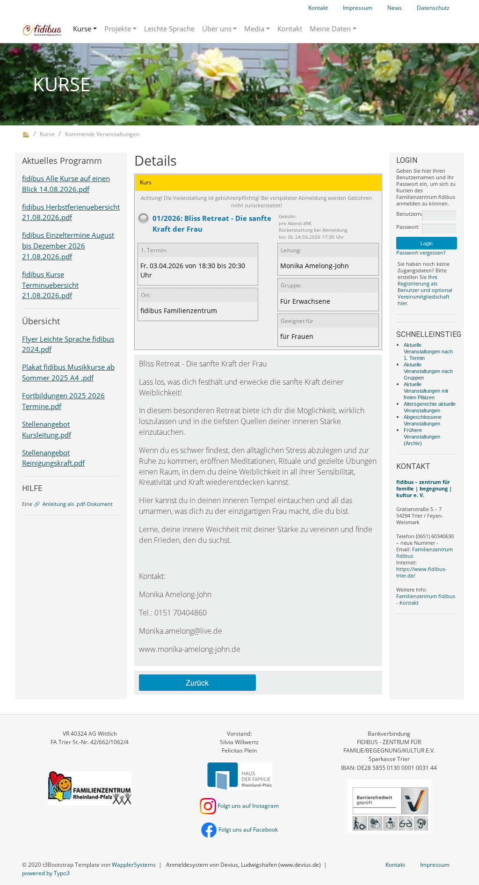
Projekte (117, 28)
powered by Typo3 (46, 873)
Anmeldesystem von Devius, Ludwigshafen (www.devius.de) (243, 865)
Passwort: (408, 227)
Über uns (217, 28)
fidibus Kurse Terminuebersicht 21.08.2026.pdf (50, 285)
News (394, 8)
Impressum (357, 8)
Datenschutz (433, 8)
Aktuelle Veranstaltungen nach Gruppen (428, 371)
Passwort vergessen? (421, 252)
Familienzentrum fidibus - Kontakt (425, 599)
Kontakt (318, 8)
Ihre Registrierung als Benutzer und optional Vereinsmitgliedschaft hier (425, 290)
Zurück (197, 682)
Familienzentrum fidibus (424, 552)
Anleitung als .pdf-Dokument (78, 503)
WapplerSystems (134, 865)
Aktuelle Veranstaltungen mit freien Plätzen (426, 390)
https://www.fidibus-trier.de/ (421, 572)
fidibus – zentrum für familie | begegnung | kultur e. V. (424, 488)
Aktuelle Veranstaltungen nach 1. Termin (428, 351)
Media (254, 28)
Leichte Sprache (169, 28)
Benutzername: (408, 214)
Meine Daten (330, 28)
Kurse (82, 28)
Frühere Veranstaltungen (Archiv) (422, 436)
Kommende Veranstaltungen (102, 134)
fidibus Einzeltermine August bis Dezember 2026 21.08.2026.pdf (68, 245)
